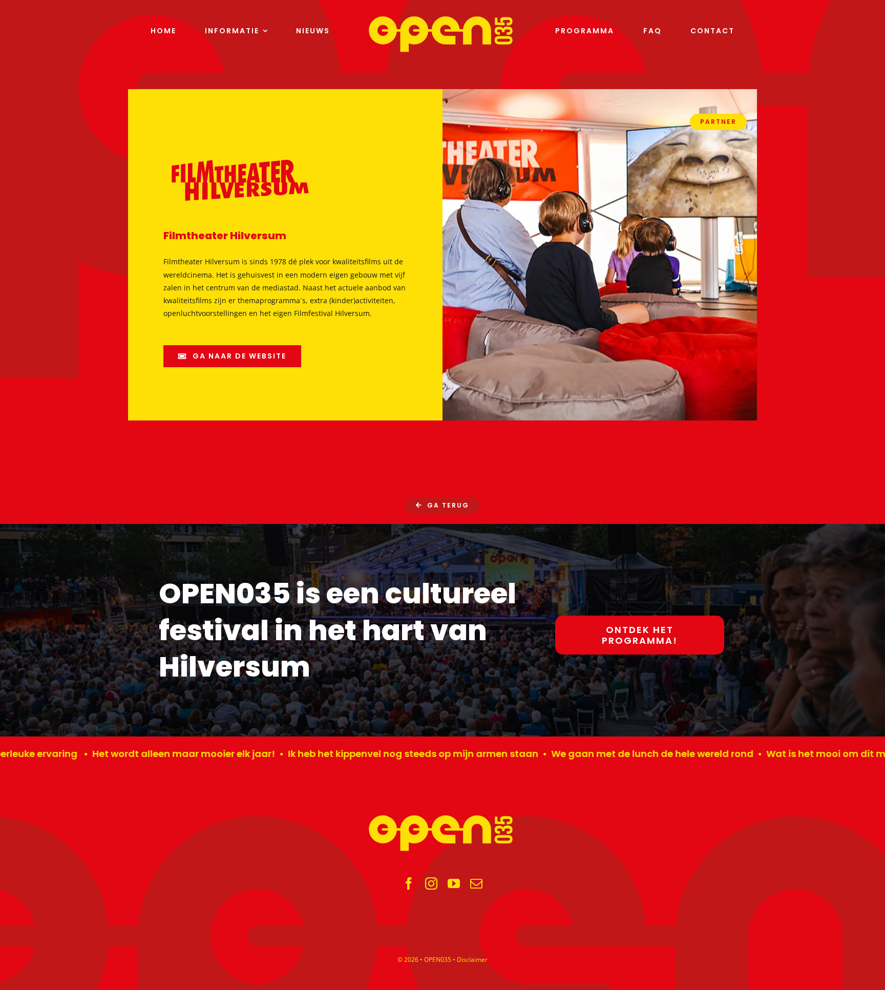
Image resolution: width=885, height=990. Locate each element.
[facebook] (409, 883)
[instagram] (431, 883)
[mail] (476, 883)
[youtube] (454, 883)
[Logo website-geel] (442, 19)
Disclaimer (472, 959)
